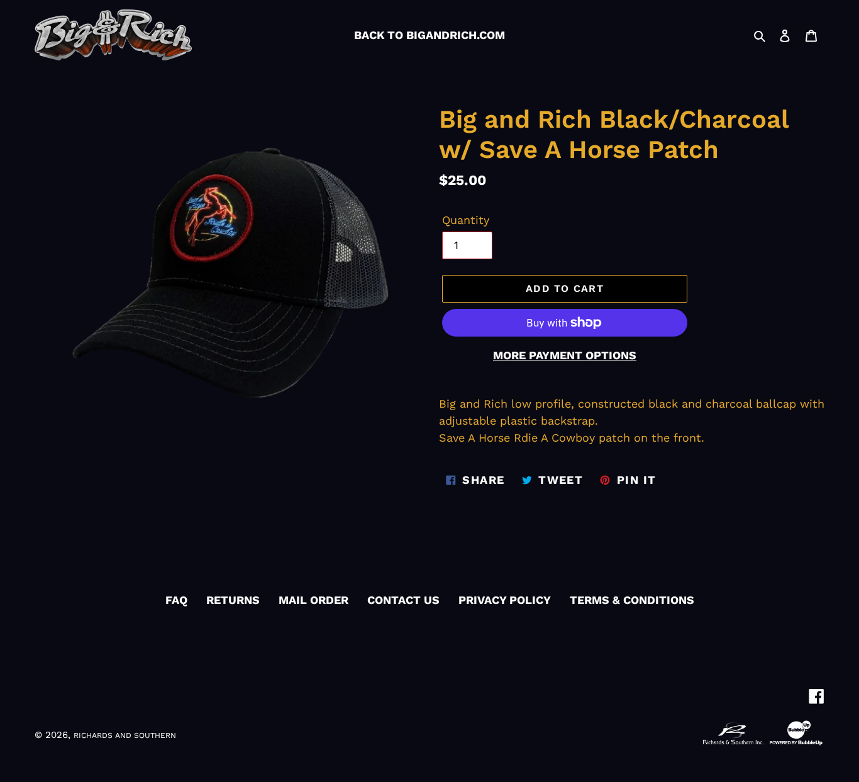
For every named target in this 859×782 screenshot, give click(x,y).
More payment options (564, 355)
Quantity (465, 219)
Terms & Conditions (632, 599)
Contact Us (403, 599)
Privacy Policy (504, 599)
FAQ (176, 599)
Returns (233, 599)
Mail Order (313, 599)
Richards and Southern (125, 735)
